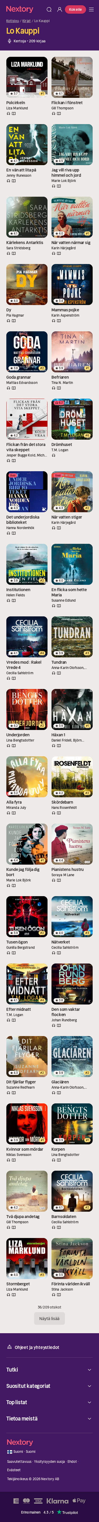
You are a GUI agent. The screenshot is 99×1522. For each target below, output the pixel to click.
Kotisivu (12, 21)
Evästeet (14, 1470)
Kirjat (26, 21)
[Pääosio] (91, 9)
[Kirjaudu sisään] (59, 9)
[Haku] (49, 9)
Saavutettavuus (19, 1461)
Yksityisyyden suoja (49, 1461)
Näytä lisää (49, 1318)
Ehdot (72, 1461)
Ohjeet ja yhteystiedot (37, 1347)
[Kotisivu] (25, 9)
